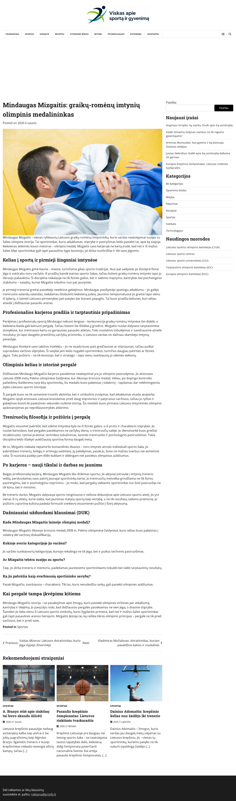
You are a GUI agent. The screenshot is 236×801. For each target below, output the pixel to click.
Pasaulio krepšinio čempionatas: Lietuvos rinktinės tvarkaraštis (75, 716)
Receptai (59, 34)
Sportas (29, 34)
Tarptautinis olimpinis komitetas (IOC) (189, 267)
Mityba (98, 34)
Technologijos (116, 34)
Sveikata (44, 34)
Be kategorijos (174, 183)
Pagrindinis (12, 34)
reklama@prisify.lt (43, 794)
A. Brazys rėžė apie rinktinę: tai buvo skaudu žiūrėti (26, 713)
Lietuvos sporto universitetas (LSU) (187, 260)
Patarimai (136, 34)
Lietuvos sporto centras (180, 254)
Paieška (171, 102)
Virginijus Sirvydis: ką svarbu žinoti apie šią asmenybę (199, 125)
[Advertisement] (118, 65)
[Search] (229, 34)
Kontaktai (153, 34)
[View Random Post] (222, 34)
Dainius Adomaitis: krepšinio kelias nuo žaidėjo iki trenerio (135, 713)
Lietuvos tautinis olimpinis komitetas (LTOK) (193, 247)
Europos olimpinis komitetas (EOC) (187, 274)
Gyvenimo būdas (79, 34)
